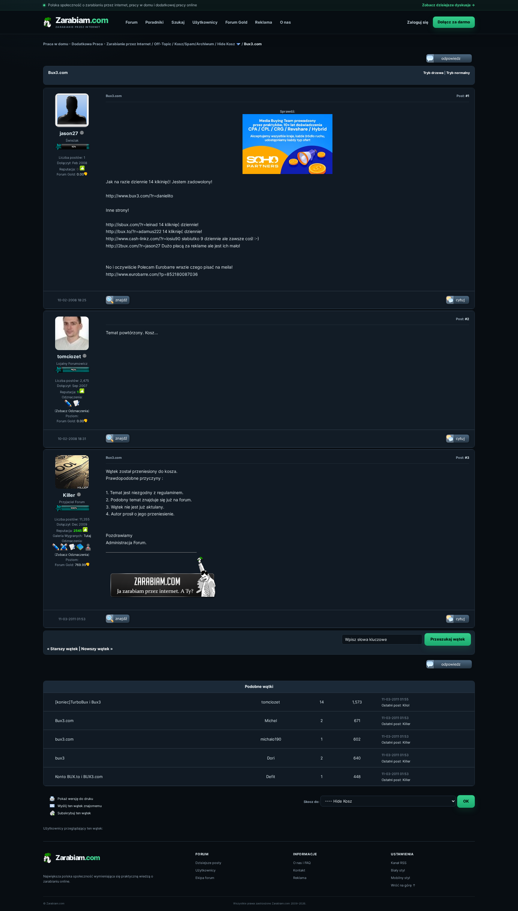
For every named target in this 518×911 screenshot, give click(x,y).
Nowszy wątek (95, 648)
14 (322, 702)
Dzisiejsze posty (208, 863)
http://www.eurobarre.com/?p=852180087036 (152, 274)
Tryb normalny (458, 73)
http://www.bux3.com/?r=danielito (139, 195)
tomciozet (69, 356)
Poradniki (154, 22)
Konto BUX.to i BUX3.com (79, 776)
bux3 (59, 758)
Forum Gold (236, 22)
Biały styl (398, 870)
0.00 (80, 174)
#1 (467, 96)
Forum (132, 22)
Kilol (406, 705)
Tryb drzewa (433, 73)
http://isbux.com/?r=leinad (132, 224)
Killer (69, 495)
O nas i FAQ (302, 863)
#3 (467, 458)
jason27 (69, 133)
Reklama (263, 22)
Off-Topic (162, 44)
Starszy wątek (64, 648)
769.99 (80, 565)
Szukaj (178, 22)
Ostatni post (391, 705)
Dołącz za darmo (454, 21)
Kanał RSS (398, 863)
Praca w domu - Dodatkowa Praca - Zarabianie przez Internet (97, 44)
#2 (467, 319)
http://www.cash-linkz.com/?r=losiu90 (143, 238)
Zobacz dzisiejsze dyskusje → (448, 5)
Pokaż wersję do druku (75, 799)
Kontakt (299, 870)
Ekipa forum (204, 878)
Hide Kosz (226, 44)
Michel (271, 720)
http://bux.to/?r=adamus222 (133, 231)
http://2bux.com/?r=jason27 (133, 245)
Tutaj (87, 536)
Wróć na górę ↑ (403, 885)
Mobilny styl (400, 878)
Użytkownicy (205, 22)
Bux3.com (64, 720)
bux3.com (64, 739)
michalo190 (270, 739)
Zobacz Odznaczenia (72, 411)
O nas (285, 22)
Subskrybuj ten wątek (74, 813)
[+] (82, 168)
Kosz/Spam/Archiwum (194, 44)
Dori (271, 758)
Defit (270, 776)
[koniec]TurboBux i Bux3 (78, 702)
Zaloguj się (417, 22)
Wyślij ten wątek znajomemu (80, 806)
